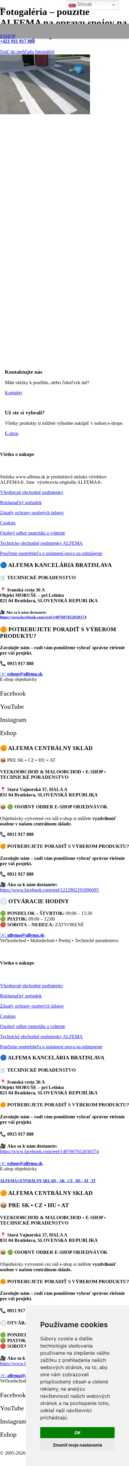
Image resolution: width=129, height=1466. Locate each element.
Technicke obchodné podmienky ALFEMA (41, 543)
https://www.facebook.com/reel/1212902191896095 (49, 889)
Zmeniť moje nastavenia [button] (77, 1444)
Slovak (84, 4)
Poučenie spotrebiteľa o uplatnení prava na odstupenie (51, 1046)
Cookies (8, 522)
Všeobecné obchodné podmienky (31, 492)
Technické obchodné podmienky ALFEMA (41, 1036)
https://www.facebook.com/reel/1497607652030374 (43, 617)
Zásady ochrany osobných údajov (32, 512)
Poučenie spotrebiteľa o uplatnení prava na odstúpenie (51, 553)
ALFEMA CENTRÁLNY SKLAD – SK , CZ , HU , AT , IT (48, 1180)
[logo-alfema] (48, 38)
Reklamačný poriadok (21, 502)
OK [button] (77, 1432)
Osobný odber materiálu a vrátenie (32, 533)
